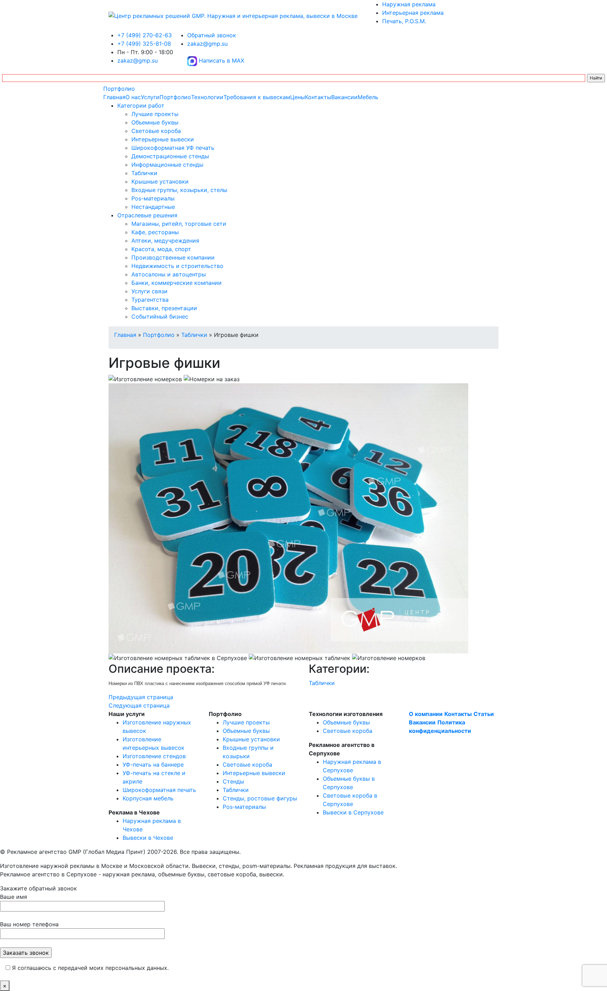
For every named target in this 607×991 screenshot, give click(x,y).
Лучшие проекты (154, 113)
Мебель (368, 97)
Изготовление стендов (154, 756)
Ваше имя (13, 896)
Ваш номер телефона (29, 924)
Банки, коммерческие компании (176, 282)
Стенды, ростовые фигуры (260, 798)
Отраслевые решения (147, 215)
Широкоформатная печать (159, 789)
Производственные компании (173, 257)
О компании (426, 713)
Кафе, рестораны (155, 232)
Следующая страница (139, 705)
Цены (297, 97)
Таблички (144, 173)
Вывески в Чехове (148, 837)
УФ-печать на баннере (153, 764)
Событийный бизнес (159, 316)
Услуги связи (149, 291)
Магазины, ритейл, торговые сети (178, 223)
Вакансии (344, 97)
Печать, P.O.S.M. (404, 21)
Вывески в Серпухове (353, 812)
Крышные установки (160, 181)
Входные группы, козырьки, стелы (179, 189)
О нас (133, 97)
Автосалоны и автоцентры (168, 274)
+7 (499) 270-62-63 (144, 35)
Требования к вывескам (256, 97)
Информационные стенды (167, 164)
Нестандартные (153, 206)
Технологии (207, 97)
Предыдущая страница (141, 697)
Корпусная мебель (148, 798)
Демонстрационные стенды (170, 156)
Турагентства (150, 299)
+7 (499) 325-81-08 (144, 43)
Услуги (150, 97)
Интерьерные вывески (162, 139)
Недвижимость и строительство (177, 265)
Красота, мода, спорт (161, 248)
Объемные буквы (154, 122)
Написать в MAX (220, 60)
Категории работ (140, 105)
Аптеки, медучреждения (165, 240)
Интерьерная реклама (413, 12)
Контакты (318, 97)
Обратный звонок (211, 35)
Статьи (484, 713)
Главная (114, 97)
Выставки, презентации (164, 308)
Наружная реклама (409, 4)
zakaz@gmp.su (137, 60)
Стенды (233, 781)
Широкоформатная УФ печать (172, 147)
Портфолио (119, 88)
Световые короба (156, 130)
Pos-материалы (153, 198)
